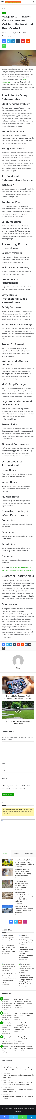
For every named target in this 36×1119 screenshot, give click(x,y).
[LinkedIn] (10, 644)
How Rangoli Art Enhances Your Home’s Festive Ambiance (24, 1039)
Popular (16, 853)
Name (4, 763)
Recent (5, 853)
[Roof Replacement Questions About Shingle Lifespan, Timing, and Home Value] (7, 909)
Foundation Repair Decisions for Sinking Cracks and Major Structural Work (9, 978)
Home (5, 9)
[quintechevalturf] (13, 2)
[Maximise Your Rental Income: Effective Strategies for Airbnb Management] (7, 1028)
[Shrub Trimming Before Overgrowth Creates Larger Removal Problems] (7, 862)
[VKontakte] (26, 644)
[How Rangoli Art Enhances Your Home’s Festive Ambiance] (7, 1040)
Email (4, 771)
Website (4, 778)
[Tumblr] (14, 644)
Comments (29, 853)
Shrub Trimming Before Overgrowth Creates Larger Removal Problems (24, 862)
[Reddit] (22, 644)
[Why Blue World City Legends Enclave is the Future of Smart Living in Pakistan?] (7, 1004)
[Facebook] (3, 644)
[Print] (3, 648)
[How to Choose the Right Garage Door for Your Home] (7, 1016)
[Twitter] (7, 644)
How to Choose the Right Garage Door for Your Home (23, 1015)
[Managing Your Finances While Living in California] (7, 1050)
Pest (9, 9)
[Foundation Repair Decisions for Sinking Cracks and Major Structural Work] (7, 884)
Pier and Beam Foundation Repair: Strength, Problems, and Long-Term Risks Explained (24, 897)
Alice (6, 33)
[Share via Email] (29, 644)
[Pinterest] (18, 644)
